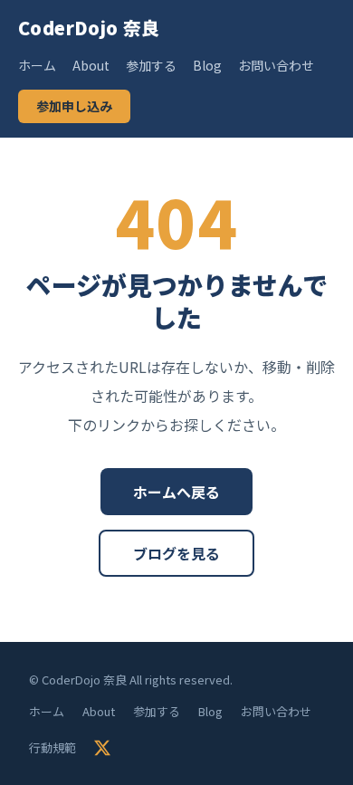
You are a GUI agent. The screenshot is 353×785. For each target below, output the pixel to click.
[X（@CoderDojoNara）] (102, 748)
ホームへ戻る (176, 492)
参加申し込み (74, 106)
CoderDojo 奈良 (89, 27)
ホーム (37, 65)
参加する (151, 65)
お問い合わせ (276, 65)
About (91, 65)
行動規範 (52, 747)
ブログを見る (176, 553)
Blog (207, 65)
